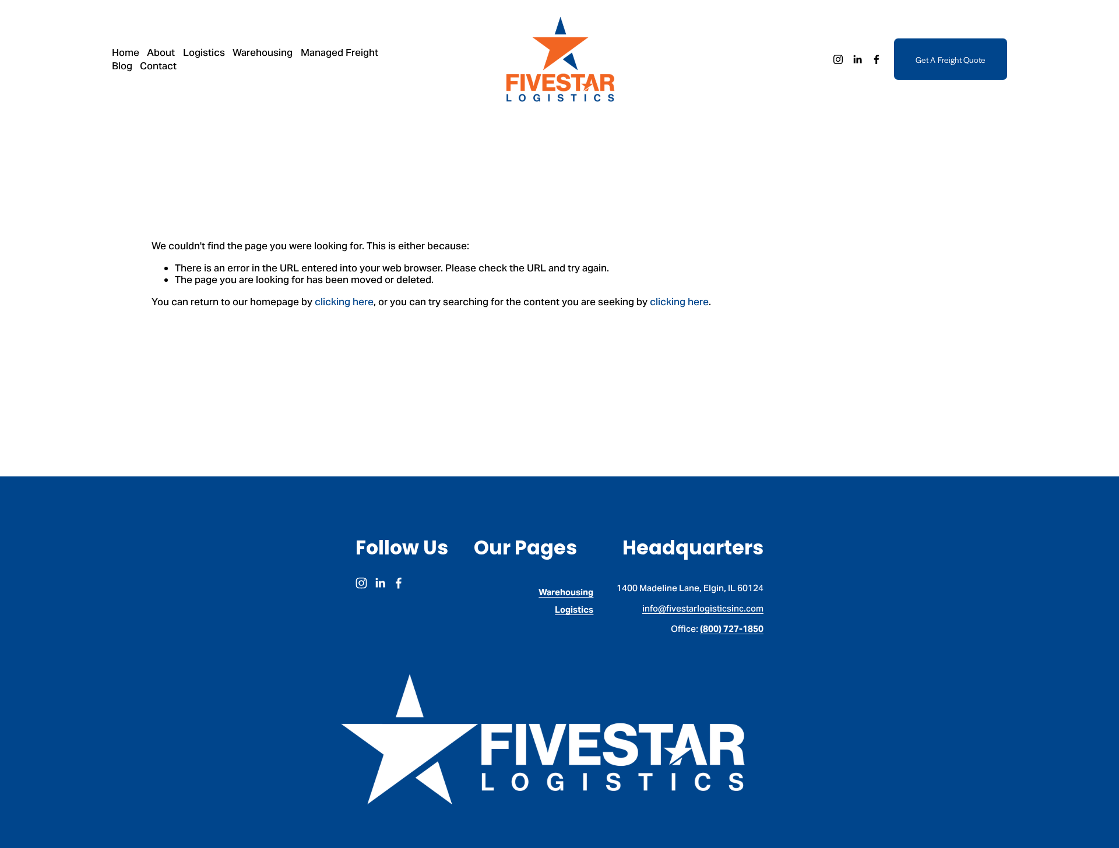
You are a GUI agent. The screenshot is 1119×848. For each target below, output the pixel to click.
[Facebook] (876, 59)
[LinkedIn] (857, 59)
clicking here (344, 301)
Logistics (204, 52)
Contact (158, 65)
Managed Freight (339, 52)
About (161, 52)
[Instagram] (838, 59)
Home (125, 52)
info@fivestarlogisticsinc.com (702, 608)
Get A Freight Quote (951, 59)
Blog (122, 65)
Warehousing (263, 52)
